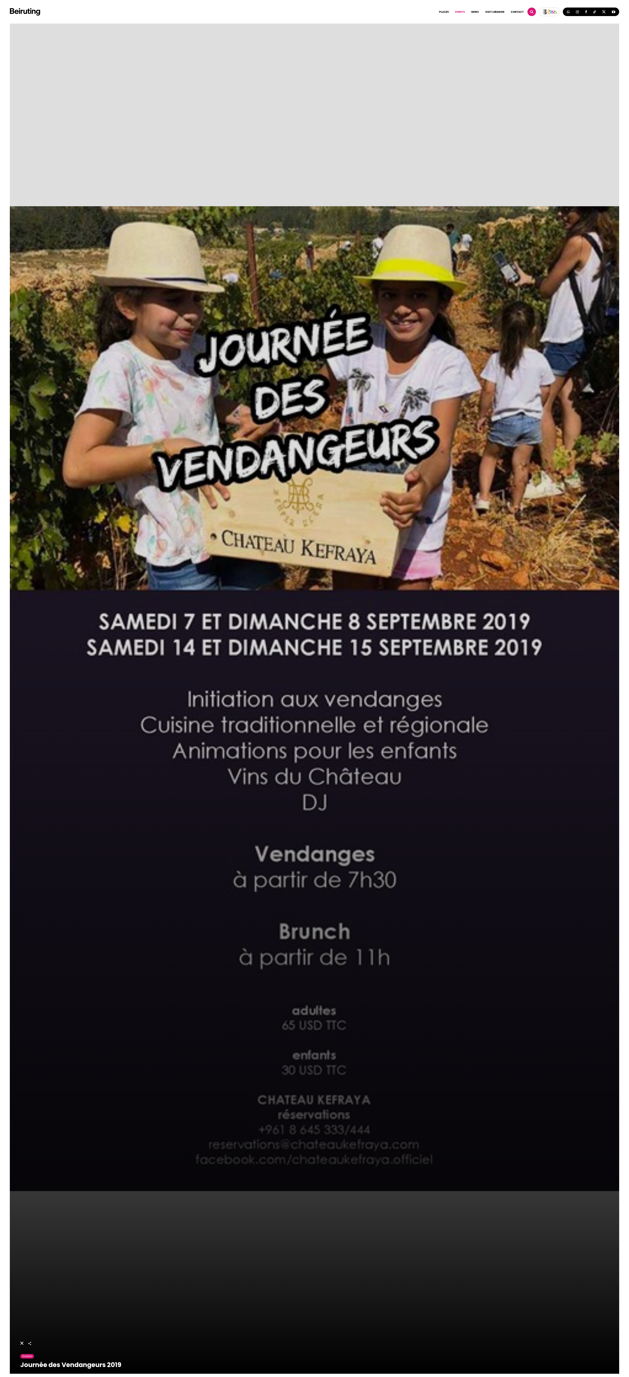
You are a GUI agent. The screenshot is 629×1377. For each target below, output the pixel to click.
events (460, 12)
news (475, 12)
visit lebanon (494, 12)
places (444, 12)
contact (517, 12)
